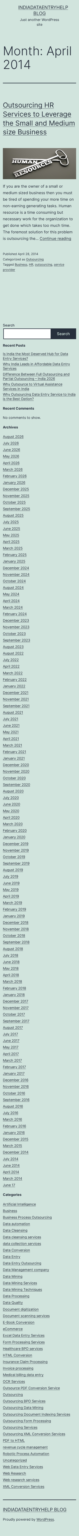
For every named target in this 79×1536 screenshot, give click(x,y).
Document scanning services (26, 1316)
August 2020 (13, 791)
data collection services (22, 1244)
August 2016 (13, 1106)
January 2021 (14, 758)
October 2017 (14, 1014)
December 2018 (15, 922)
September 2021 (16, 706)
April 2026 (11, 463)
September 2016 (16, 1100)
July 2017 (10, 1034)
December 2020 (16, 765)
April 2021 (11, 739)
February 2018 (14, 988)
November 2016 (16, 1086)
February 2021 (14, 752)
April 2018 (11, 975)
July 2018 (10, 955)
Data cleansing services (22, 1237)
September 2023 (16, 640)
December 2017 (15, 1001)
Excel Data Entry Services (23, 1335)
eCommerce (13, 1329)
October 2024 (14, 581)
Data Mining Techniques (22, 1289)
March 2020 (13, 824)
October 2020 (14, 778)
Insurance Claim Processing (25, 1362)
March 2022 (13, 673)
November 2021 (16, 699)
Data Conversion (16, 1250)
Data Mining (12, 1276)
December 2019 (15, 844)
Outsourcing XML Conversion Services (34, 1434)
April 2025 (11, 542)
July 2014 (10, 1159)
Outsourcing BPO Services (24, 1401)
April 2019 (11, 896)
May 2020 (11, 811)
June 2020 (11, 804)
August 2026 (13, 437)
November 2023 (16, 627)
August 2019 (13, 870)
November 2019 (16, 850)
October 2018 (14, 936)
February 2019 (14, 909)
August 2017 (13, 1028)
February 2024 (15, 614)
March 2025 (13, 548)
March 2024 (13, 607)
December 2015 (15, 1139)
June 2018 (11, 962)
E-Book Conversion (19, 1322)
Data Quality (13, 1303)
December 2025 (16, 489)
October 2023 (14, 634)
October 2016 (14, 1093)
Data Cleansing (15, 1230)
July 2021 (10, 719)
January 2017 (14, 1073)
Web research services (21, 1480)
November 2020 (16, 771)
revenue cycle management (25, 1447)
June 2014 (11, 1165)
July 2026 (11, 443)
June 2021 (11, 725)
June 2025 (11, 529)
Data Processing (16, 1296)
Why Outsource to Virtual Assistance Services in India (32, 386)
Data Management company (26, 1270)
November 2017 (16, 1008)
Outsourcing (35, 259)
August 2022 (13, 653)
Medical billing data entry (23, 1375)
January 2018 (14, 995)
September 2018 (16, 942)
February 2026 (15, 476)
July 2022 (11, 660)
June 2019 (11, 883)
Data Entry (11, 1257)
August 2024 (13, 588)
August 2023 (13, 647)
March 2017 (12, 1060)
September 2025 (16, 509)
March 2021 (12, 745)
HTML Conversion (17, 1355)
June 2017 (11, 1041)
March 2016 (12, 1119)
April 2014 (11, 1172)
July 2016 (10, 1113)
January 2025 (14, 561)
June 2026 (11, 450)
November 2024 (16, 574)
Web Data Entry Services (23, 1467)
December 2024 (16, 568)
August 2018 (13, 949)
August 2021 (13, 712)
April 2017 (11, 1054)
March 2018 (12, 981)
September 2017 (16, 1021)
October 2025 (14, 502)
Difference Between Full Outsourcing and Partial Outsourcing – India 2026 (36, 376)
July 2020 (11, 798)
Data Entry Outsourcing (22, 1263)
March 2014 (12, 1178)
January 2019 (14, 916)
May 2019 (11, 890)
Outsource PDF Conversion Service (31, 1388)
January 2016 (14, 1133)
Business (21, 264)
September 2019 (16, 863)
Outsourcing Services (20, 1427)
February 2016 (14, 1126)
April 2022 (11, 666)
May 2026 (11, 456)
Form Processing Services (24, 1342)
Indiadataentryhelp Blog (35, 1509)
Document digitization (21, 1309)
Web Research (14, 1473)
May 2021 (11, 732)
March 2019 (12, 903)
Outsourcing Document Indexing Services (36, 1414)
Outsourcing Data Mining (23, 1408)
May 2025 (11, 535)
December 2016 (15, 1080)
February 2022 (15, 680)
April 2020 (11, 817)
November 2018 (16, 929)
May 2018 (11, 968)
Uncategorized (15, 1460)
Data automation (16, 1224)
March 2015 (12, 1146)
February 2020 (15, 830)
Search (9, 325)
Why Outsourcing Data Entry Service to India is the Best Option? (39, 396)
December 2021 (15, 693)
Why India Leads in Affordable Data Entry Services (36, 366)
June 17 (9, 1185)
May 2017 (10, 1047)
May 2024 (11, 594)
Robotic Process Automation (26, 1454)
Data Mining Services (20, 1283)
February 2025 (15, 555)
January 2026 (14, 483)
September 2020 (16, 785)
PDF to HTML (14, 1440)
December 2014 (16, 1152)
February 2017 (14, 1067)
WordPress (45, 1519)
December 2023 (16, 620)
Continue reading (55, 238)
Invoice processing (18, 1368)
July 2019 (10, 876)
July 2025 (11, 522)
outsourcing (43, 264)
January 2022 (14, 686)
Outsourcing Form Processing (27, 1421)
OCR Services (14, 1381)
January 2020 (14, 837)
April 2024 (11, 601)
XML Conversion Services (23, 1487)
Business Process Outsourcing (27, 1217)
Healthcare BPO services (23, 1349)
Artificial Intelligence (19, 1204)
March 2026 (13, 469)
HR (31, 264)
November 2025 (16, 496)
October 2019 (14, 857)
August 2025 (13, 515)
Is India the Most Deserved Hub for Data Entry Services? (35, 356)
